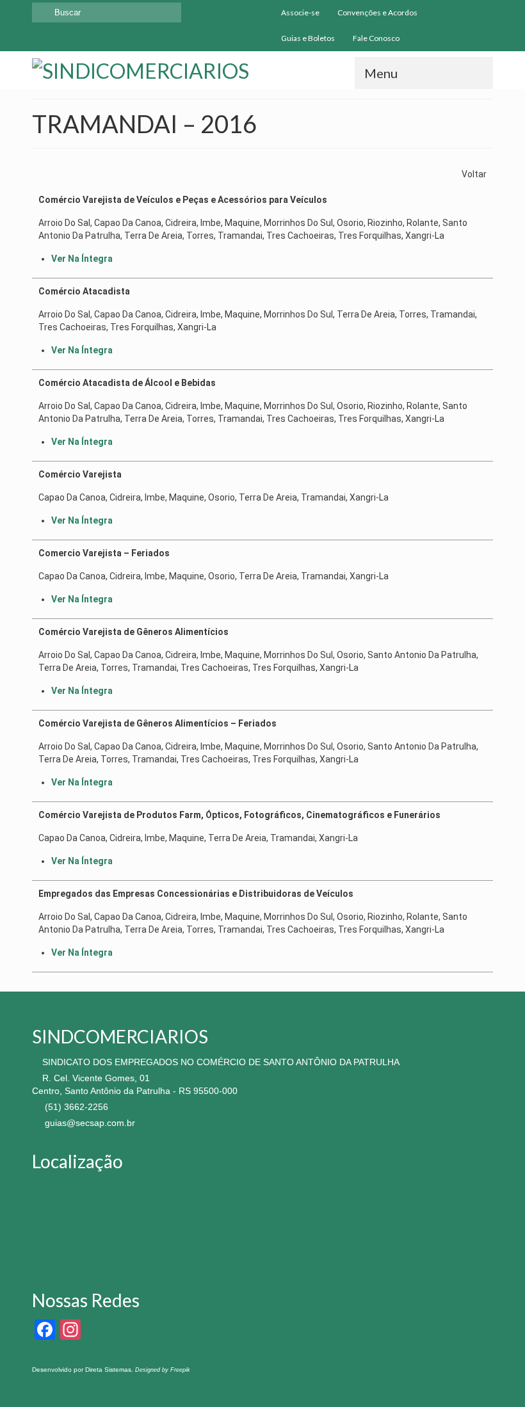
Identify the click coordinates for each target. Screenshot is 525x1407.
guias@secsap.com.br (88, 1123)
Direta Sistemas (108, 1369)
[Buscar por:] (106, 12)
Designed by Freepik (162, 1370)
